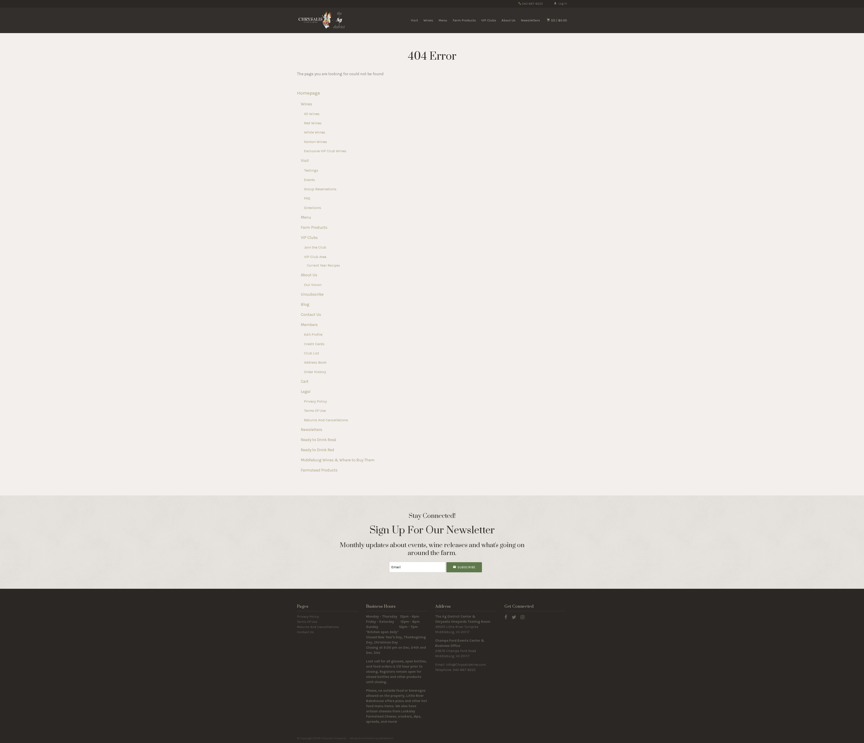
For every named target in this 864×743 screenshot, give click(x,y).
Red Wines (313, 123)
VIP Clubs (488, 20)
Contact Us (311, 314)
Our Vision (313, 285)
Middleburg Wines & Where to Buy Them (338, 460)
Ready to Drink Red (317, 449)
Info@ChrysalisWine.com (466, 665)
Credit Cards (314, 344)
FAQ (307, 198)
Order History (315, 372)
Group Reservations (320, 189)
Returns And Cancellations (326, 420)
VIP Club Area (315, 257)
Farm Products (464, 20)
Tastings (311, 170)
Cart (304, 381)
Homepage (308, 93)
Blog (305, 304)
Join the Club (315, 247)
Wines (428, 20)
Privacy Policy (315, 401)
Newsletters (530, 20)
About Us (508, 20)
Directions (312, 208)
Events (309, 180)
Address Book (315, 362)
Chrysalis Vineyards (321, 20)
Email (385, 562)
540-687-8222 (532, 4)
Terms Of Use (315, 410)
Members (309, 324)
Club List (311, 353)
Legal (305, 391)
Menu (443, 20)
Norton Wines (315, 142)
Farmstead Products (319, 470)
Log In (562, 3)
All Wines (312, 114)
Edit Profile (313, 334)
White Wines (314, 132)
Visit (414, 20)
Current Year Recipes (323, 265)
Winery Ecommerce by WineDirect (371, 738)
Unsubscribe (312, 294)
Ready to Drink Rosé (318, 439)
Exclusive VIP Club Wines (325, 151)
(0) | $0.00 (558, 20)
